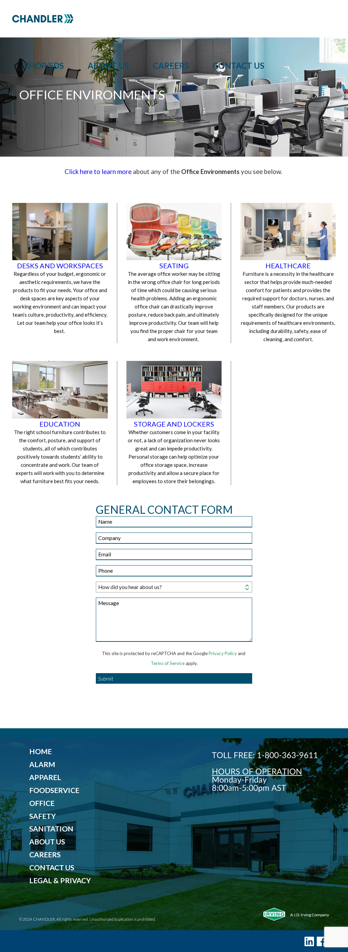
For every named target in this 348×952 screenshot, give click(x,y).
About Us (108, 65)
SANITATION (51, 828)
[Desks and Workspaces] (60, 232)
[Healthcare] (288, 232)
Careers (171, 65)
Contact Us (238, 65)
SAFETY (42, 816)
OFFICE (41, 803)
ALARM (42, 764)
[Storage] (174, 390)
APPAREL (45, 777)
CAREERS (44, 854)
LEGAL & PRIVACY (60, 880)
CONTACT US (51, 867)
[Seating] (174, 232)
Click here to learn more (98, 171)
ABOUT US (47, 841)
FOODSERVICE (54, 790)
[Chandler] (174, 18)
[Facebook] (321, 941)
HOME (40, 751)
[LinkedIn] (309, 941)
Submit (105, 678)
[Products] (60, 390)
